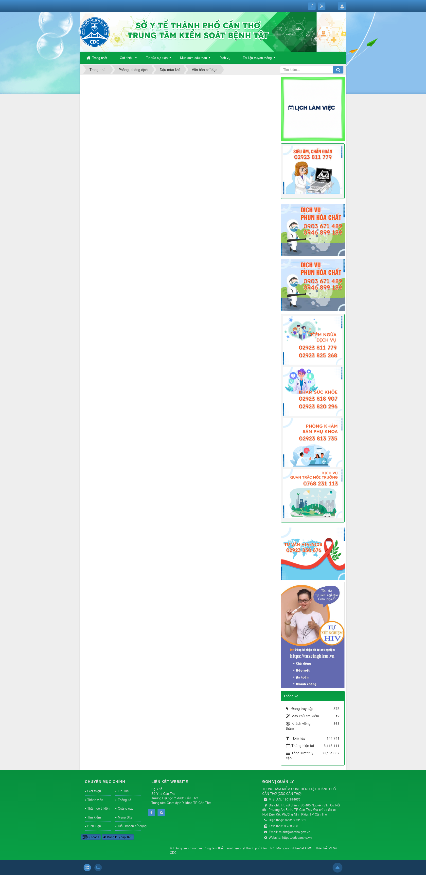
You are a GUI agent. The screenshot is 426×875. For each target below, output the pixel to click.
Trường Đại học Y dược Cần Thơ (174, 798)
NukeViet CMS (301, 848)
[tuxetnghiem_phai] (313, 634)
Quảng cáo (125, 808)
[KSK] (313, 390)
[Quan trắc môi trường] (313, 493)
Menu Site (125, 817)
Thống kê (124, 799)
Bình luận (94, 825)
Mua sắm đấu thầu (193, 57)
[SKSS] (313, 441)
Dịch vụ (224, 57)
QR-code (93, 837)
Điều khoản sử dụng (130, 825)
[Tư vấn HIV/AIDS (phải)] (313, 553)
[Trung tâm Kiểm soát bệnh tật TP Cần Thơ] (94, 31)
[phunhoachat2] (313, 284)
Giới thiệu (126, 57)
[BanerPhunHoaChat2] (313, 229)
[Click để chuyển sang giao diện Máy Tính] (98, 867)
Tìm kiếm (94, 817)
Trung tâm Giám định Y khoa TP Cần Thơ (181, 802)
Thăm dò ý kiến (98, 808)
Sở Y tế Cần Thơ (163, 793)
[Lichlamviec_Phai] (313, 108)
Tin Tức (123, 790)
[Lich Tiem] (313, 339)
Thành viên (95, 799)
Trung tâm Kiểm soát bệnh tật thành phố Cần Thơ (238, 848)
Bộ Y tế (156, 788)
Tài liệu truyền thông (257, 57)
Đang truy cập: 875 (119, 837)
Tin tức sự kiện (157, 57)
